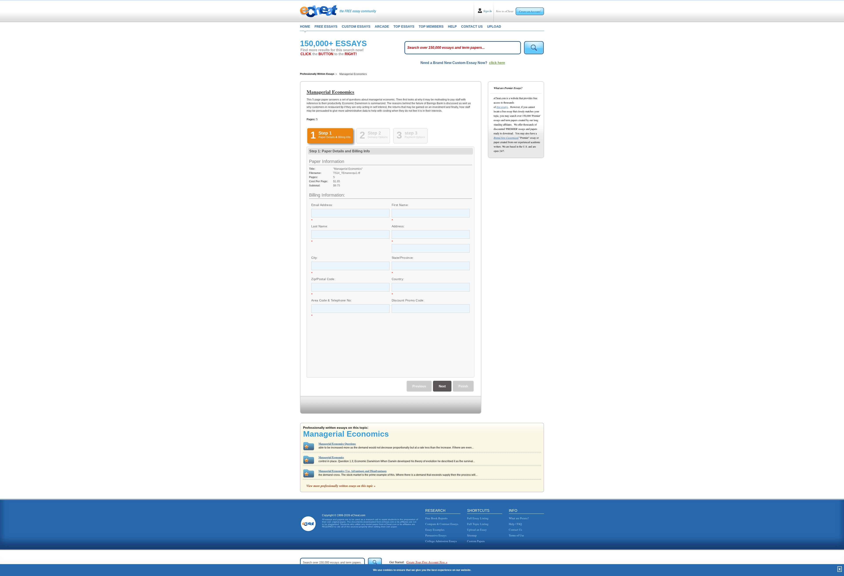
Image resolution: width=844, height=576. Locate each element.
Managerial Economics (331, 457)
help (452, 26)
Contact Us (515, 530)
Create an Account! (530, 11)
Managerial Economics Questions (337, 444)
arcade (382, 26)
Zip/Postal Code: (323, 279)
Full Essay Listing (478, 518)
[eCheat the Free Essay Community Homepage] (338, 11)
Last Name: (319, 226)
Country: (398, 279)
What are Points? (519, 518)
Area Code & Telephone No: (331, 300)
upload (494, 26)
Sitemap (472, 535)
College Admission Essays (441, 541)
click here (497, 63)
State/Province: (403, 257)
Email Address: (322, 205)
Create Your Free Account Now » (426, 562)
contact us (472, 26)
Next (442, 386)
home (305, 26)
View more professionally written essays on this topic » (340, 486)
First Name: (400, 205)
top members (431, 26)
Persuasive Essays (435, 535)
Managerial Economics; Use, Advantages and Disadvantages (352, 471)
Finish (463, 386)
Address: (398, 226)
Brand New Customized (506, 137)
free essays (326, 26)
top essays (403, 26)
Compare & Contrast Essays (441, 524)
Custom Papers (476, 541)
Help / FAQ (515, 524)
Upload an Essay (477, 530)
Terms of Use (516, 535)
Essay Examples (434, 530)
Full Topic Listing (478, 524)
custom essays (356, 26)
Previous (419, 386)
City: (314, 257)
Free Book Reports (436, 518)
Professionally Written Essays (317, 74)
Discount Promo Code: (408, 300)
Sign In (487, 11)
